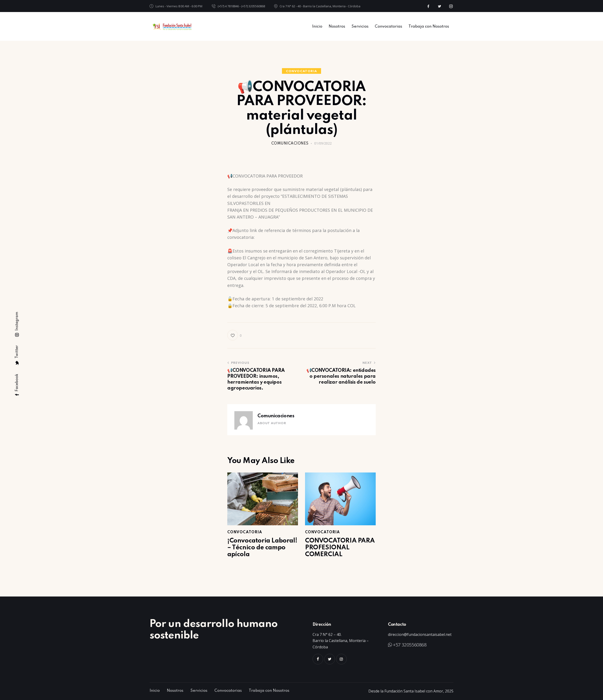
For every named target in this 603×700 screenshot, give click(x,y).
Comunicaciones (275, 416)
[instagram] (450, 6)
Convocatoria (301, 71)
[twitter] (439, 6)
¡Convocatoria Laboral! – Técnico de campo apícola (262, 548)
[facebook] (428, 6)
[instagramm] (341, 659)
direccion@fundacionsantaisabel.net (420, 634)
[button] (234, 335)
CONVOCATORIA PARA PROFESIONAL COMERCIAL (340, 548)
